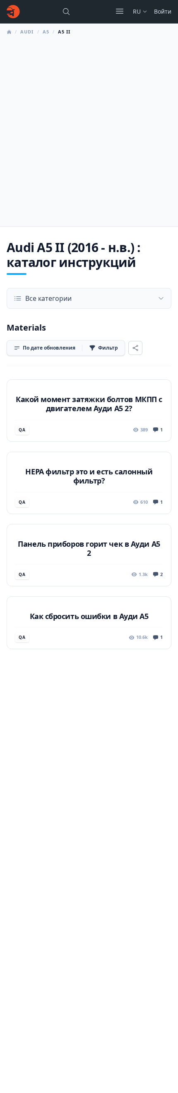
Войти (162, 11)
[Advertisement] (89, 128)
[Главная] (13, 11)
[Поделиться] (135, 348)
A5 (46, 32)
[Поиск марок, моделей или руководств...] (66, 11)
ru (137, 11)
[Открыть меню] (119, 11)
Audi (27, 32)
